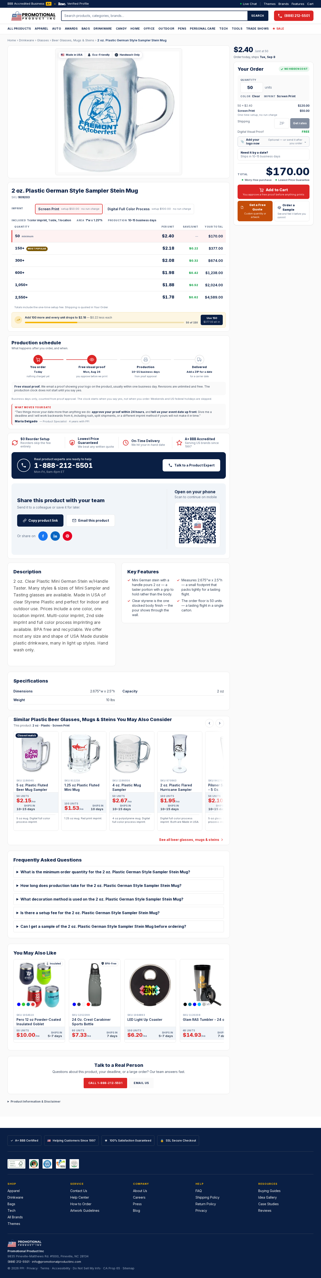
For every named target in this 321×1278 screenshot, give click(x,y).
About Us (140, 1191)
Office (149, 28)
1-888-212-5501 (63, 466)
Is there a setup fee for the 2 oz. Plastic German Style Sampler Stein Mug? (90, 912)
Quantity (248, 80)
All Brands (15, 1217)
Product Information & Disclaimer (36, 1101)
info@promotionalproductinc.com (56, 1261)
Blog (136, 1210)
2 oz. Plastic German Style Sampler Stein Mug (132, 40)
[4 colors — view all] (26, 1004)
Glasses (43, 40)
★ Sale (278, 28)
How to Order (80, 1204)
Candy (121, 28)
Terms (44, 1268)
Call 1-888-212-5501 (105, 1083)
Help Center (79, 1197)
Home (135, 28)
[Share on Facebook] (43, 536)
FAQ (199, 1191)
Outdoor (166, 28)
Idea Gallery (267, 1197)
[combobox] (155, 15)
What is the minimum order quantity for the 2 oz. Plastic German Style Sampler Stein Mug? (105, 872)
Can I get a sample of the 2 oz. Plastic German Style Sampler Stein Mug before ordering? (103, 926)
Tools (237, 28)
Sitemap (128, 1268)
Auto (56, 28)
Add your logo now (273, 141)
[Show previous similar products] (209, 723)
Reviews (264, 1210)
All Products (19, 28)
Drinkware (103, 28)
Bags (86, 28)
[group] (118, 782)
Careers (139, 1197)
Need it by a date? (260, 154)
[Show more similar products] (219, 723)
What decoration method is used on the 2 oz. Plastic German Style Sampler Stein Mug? (101, 899)
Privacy (201, 1210)
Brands (283, 4)
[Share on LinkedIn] (55, 536)
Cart (310, 4)
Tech (223, 28)
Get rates (300, 123)
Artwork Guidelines (84, 1210)
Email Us (141, 1083)
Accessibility (61, 1268)
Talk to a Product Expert (194, 465)
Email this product (93, 520)
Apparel (41, 28)
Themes (270, 4)
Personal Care (202, 28)
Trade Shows (257, 28)
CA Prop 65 (111, 1268)
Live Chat (250, 4)
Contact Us (78, 1191)
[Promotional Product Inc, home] (33, 16)
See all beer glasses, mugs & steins (189, 840)
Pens (182, 28)
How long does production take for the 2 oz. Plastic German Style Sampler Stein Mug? (100, 885)
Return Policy (206, 1204)
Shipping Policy (207, 1197)
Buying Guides (269, 1191)
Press (137, 1204)
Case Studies (268, 1204)
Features (298, 4)
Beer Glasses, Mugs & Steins (73, 40)
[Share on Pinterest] (67, 536)
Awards (71, 28)
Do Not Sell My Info (87, 1268)
